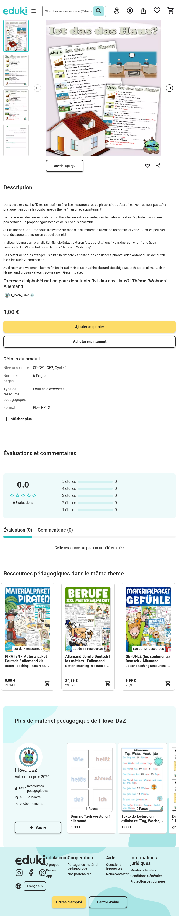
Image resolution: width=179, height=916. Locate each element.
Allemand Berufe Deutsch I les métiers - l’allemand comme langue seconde (87, 658)
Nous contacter (117, 874)
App (49, 876)
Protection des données (147, 881)
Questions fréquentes (114, 866)
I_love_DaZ (20, 295)
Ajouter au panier (89, 326)
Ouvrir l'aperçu (64, 166)
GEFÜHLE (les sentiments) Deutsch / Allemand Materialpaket (148, 658)
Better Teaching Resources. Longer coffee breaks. (42, 666)
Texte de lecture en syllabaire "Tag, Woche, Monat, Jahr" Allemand (140, 818)
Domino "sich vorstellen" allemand (90, 818)
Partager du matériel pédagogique (83, 866)
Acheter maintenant (89, 341)
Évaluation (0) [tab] (17, 530)
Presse (51, 870)
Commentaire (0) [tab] (55, 530)
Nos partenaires (79, 874)
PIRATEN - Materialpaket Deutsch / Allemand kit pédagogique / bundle (26, 658)
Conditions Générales (146, 876)
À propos (53, 865)
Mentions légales (143, 870)
